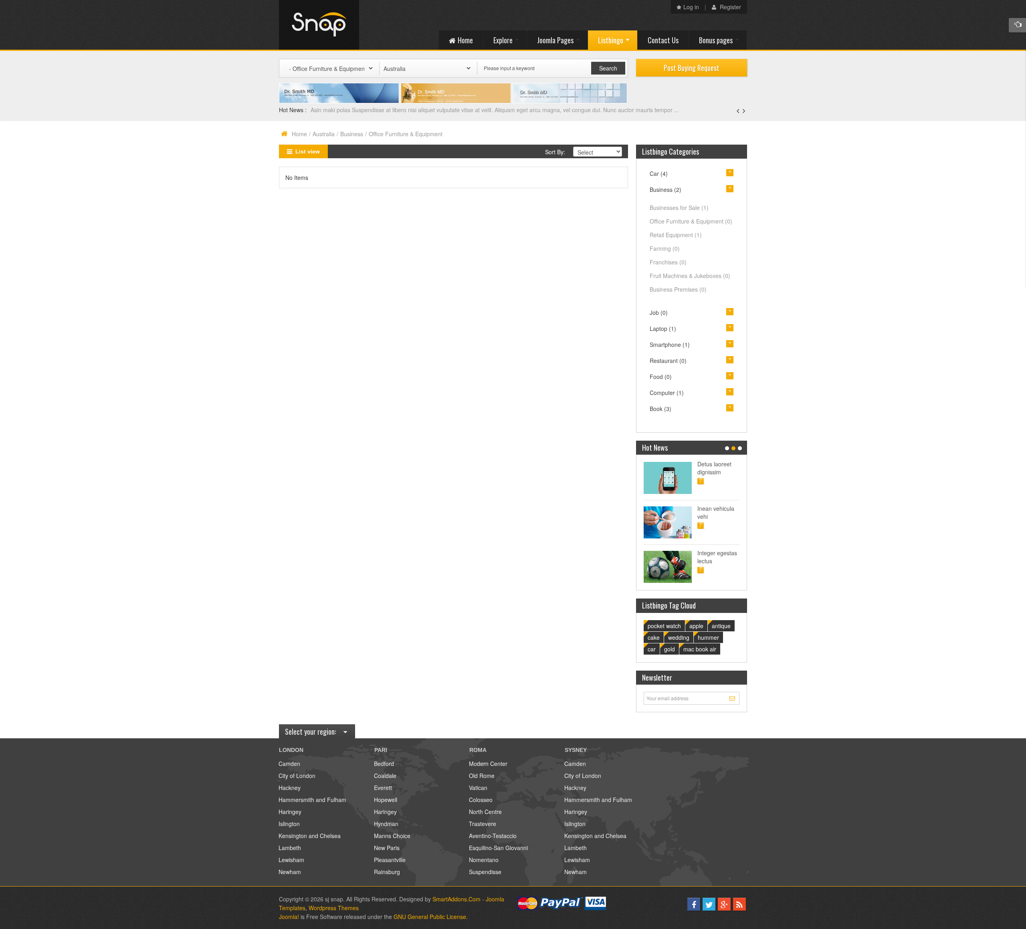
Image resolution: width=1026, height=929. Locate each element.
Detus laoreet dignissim (714, 468)
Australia (324, 134)
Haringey (290, 812)
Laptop (663, 328)
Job (659, 312)
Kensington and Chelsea (310, 836)
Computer (667, 393)
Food (661, 377)
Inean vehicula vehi (715, 512)
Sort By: (555, 152)
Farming (665, 248)
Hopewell (385, 800)
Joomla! (289, 917)
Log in (691, 7)
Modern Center (488, 764)
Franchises (668, 262)
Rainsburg (387, 872)
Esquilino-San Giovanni (498, 848)
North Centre (485, 812)
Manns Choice (392, 836)
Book (660, 409)
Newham (290, 872)
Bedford (384, 764)
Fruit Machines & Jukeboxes (690, 276)
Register (729, 7)
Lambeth (290, 848)
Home (299, 134)
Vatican (478, 788)
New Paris (387, 848)
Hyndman (386, 824)
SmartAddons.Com (456, 899)
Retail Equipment (676, 235)
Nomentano (484, 860)
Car (659, 173)
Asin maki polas (331, 110)
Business (351, 134)
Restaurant (668, 361)
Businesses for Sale (679, 208)
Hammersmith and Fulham (312, 800)
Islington (289, 824)
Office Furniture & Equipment (691, 221)
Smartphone (670, 345)
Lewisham (291, 860)
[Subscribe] (733, 697)
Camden (289, 764)
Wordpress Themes (334, 908)
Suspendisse (485, 872)
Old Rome (482, 776)
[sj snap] (319, 25)
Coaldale (385, 776)
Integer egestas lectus (717, 557)
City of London (297, 776)
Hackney (290, 788)
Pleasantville (390, 860)
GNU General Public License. (431, 917)
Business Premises (678, 289)
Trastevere (482, 824)
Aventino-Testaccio (493, 836)
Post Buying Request (691, 67)
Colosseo (481, 800)
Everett (383, 788)
